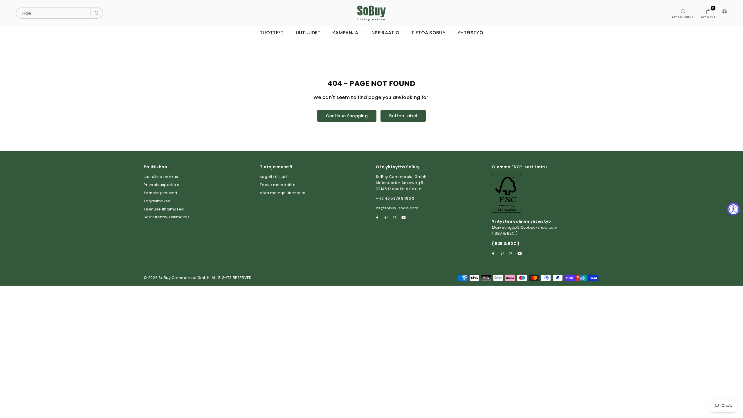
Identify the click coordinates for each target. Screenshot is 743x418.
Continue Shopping (347, 116)
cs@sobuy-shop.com (397, 208)
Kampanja (345, 32)
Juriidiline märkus (161, 176)
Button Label (403, 116)
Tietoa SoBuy (428, 32)
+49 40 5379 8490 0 (395, 198)
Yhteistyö (470, 32)
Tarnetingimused (160, 193)
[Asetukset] (723, 13)
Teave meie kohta (277, 185)
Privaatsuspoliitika (161, 185)
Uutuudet (308, 32)
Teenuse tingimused (164, 209)
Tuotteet (272, 32)
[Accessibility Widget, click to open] (733, 209)
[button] (708, 13)
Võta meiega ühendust (282, 193)
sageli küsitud (273, 176)
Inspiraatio (385, 32)
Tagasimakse (157, 201)
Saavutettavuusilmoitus (167, 217)
